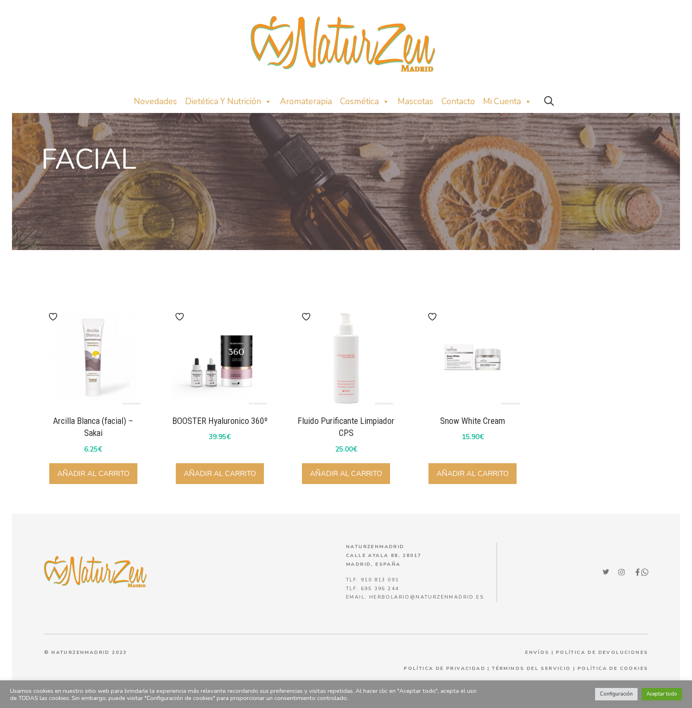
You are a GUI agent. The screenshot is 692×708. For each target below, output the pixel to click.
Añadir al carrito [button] (93, 473)
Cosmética (359, 101)
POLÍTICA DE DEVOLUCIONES (602, 652)
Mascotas (415, 101)
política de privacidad (444, 668)
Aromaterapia (306, 101)
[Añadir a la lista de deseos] (54, 317)
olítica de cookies (614, 668)
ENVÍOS (537, 652)
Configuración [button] (616, 694)
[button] (549, 101)
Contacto (458, 101)
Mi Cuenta (502, 101)
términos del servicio (531, 668)
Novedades (155, 101)
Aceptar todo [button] (661, 694)
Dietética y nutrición (223, 101)
